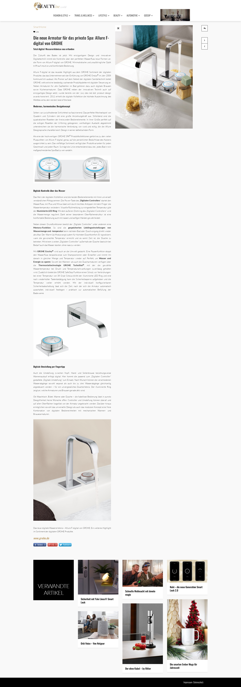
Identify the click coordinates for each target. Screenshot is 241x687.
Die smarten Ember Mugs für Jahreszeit (183, 665)
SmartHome (39, 26)
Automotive (132, 15)
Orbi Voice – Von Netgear (93, 643)
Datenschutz (198, 682)
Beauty (117, 15)
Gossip (147, 15)
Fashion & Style (60, 15)
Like (37, 32)
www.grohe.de (41, 538)
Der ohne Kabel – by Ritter (138, 668)
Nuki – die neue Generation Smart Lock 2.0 (186, 588)
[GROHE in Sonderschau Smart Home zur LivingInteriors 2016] (205, 46)
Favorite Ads (175, 15)
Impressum (188, 682)
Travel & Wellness (83, 15)
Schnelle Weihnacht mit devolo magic (140, 592)
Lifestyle (102, 15)
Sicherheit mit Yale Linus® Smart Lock (97, 600)
